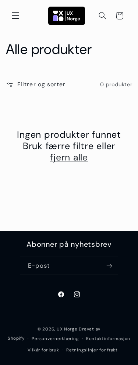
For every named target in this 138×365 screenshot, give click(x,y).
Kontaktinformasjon (108, 338)
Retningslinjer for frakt (92, 350)
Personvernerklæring (55, 338)
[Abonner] (109, 266)
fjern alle (69, 157)
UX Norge (67, 329)
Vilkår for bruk (43, 350)
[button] (15, 15)
